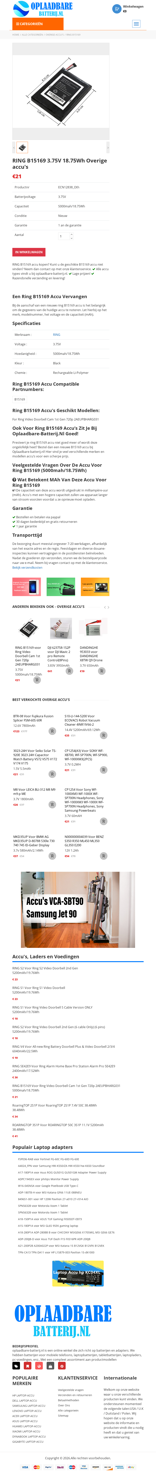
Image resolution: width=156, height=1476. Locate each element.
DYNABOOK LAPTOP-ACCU (29, 1436)
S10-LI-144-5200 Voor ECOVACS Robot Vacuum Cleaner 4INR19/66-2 (82, 720)
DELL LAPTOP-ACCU (24, 1400)
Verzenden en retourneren (75, 1395)
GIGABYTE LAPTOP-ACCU (27, 1441)
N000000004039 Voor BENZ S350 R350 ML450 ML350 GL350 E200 (84, 841)
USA (133, 1409)
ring (56, 335)
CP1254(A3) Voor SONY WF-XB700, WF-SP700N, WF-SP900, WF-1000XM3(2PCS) (86, 755)
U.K (140, 1409)
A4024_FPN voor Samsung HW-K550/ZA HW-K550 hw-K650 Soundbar (61, 1166)
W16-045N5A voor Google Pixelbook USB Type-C (48, 1186)
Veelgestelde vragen (71, 1390)
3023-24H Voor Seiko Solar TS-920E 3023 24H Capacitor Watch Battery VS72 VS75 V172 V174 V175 (35, 757)
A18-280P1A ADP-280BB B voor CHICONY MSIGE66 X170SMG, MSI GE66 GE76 (66, 1232)
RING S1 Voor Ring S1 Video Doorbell (38, 988)
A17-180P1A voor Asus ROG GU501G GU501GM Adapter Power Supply (62, 1172)
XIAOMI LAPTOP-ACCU (26, 1431)
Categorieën (31, 23)
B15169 (19, 399)
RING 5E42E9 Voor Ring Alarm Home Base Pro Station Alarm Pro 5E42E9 (63, 1066)
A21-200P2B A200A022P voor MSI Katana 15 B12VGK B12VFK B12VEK (61, 1246)
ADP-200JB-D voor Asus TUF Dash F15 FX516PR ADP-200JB (54, 1239)
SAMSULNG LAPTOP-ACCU (28, 1406)
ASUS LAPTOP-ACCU (24, 1421)
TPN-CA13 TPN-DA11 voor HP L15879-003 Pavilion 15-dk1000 (56, 1252)
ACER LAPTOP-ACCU (24, 1416)
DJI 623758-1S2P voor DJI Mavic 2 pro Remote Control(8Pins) (59, 654)
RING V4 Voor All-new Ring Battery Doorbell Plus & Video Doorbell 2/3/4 (63, 1047)
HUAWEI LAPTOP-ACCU (26, 1426)
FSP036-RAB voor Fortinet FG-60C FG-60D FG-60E (48, 1159)
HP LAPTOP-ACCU (23, 1395)
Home (15, 34)
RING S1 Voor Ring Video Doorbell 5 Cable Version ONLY (52, 1007)
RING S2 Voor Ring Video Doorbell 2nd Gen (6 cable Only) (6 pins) (58, 1027)
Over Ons (64, 1405)
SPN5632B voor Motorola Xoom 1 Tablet (43, 1206)
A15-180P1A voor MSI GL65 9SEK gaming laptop (48, 1226)
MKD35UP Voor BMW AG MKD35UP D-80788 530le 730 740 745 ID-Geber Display (34, 841)
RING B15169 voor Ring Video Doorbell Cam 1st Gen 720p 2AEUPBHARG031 (28, 656)
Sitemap (63, 1415)
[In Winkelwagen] (37, 680)
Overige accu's (55, 34)
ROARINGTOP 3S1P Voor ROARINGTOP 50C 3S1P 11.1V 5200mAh (58, 1125)
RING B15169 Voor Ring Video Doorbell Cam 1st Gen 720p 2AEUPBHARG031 (66, 1086)
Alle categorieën (32, 34)
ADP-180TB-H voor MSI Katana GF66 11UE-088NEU (50, 1192)
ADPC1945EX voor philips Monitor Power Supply (48, 1179)
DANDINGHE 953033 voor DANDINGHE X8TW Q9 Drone (91, 654)
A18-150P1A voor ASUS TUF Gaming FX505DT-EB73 (50, 1219)
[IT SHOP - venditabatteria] (27, 1365)
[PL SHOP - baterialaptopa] (39, 1365)
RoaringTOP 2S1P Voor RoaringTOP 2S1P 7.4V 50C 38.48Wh (54, 1105)
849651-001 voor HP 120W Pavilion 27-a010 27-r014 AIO (53, 1199)
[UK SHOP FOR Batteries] (50, 1365)
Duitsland (112, 1413)
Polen (126, 1413)
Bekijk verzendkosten (27, 567)
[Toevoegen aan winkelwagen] (52, 731)
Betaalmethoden (68, 1400)
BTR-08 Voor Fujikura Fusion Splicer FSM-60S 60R (33, 718)
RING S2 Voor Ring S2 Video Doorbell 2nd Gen (45, 968)
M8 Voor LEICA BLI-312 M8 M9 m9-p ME (34, 791)
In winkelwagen (29, 252)
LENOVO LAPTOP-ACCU (26, 1411)
